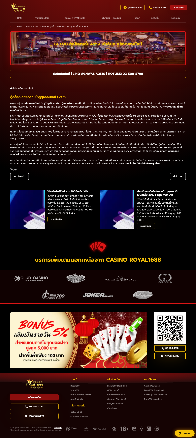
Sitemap (58, 427)
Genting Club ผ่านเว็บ (117, 399)
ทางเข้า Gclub (76, 399)
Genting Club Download (155, 394)
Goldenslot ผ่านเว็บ (116, 394)
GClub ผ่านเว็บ (113, 390)
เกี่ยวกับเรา (112, 408)
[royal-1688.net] (34, 384)
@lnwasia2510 (93, 73)
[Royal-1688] (27, 8)
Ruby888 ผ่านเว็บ (115, 403)
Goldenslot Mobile (79, 416)
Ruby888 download (153, 399)
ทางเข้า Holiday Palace (80, 394)
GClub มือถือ (76, 411)
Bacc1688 (74, 385)
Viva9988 (74, 390)
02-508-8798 (133, 73)
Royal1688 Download (154, 390)
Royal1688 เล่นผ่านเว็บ (117, 385)
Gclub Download (152, 385)
